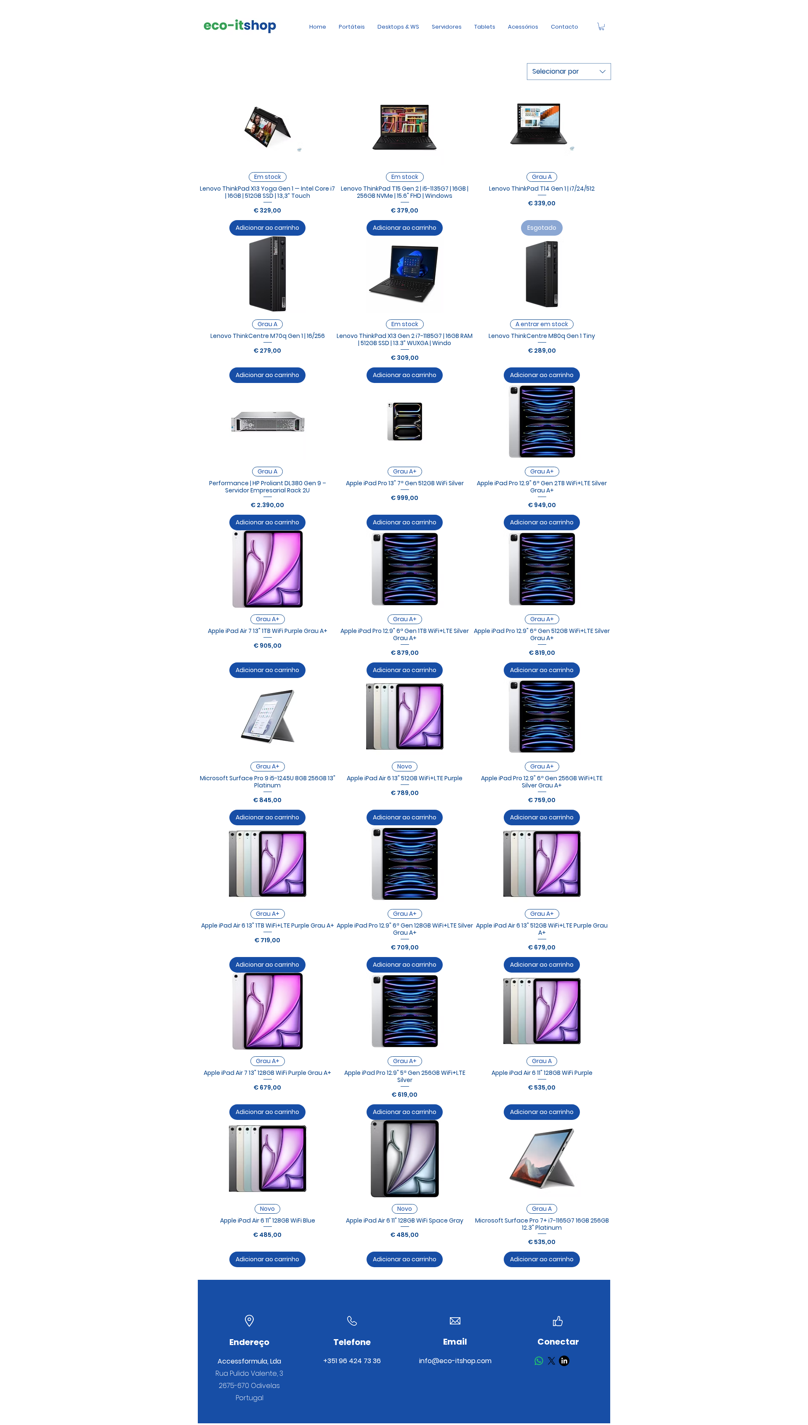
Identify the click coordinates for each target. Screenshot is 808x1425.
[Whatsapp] (539, 1361)
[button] (601, 26)
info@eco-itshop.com (455, 1361)
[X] (551, 1361)
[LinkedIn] (564, 1361)
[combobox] (569, 71)
